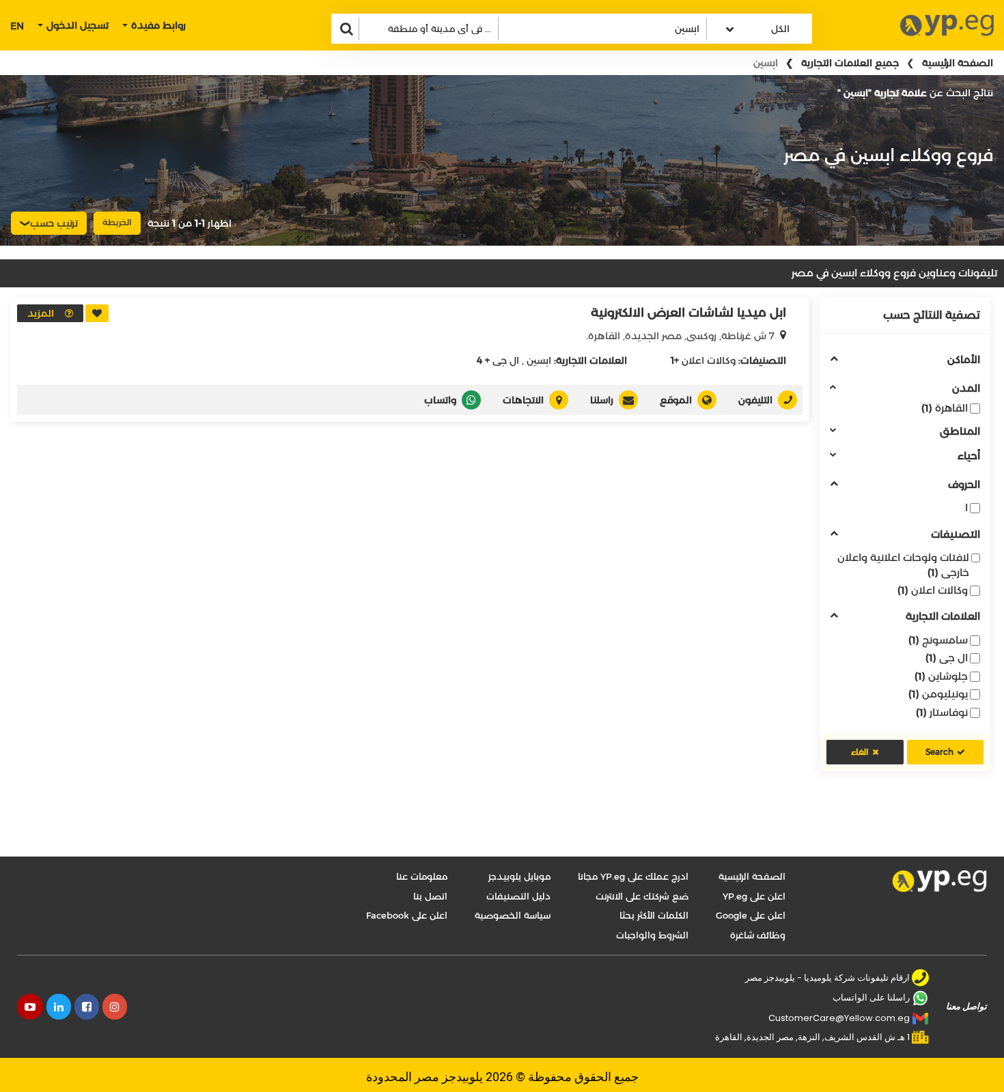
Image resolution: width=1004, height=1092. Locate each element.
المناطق (960, 431)
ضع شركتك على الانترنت (642, 896)
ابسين (539, 360)
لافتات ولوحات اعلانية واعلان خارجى (903, 564)
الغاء (860, 752)
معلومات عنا (421, 876)
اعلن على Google (750, 915)
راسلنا (601, 400)
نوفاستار (942, 712)
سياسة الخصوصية (512, 915)
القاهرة (944, 407)
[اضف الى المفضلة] (97, 313)
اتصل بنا (430, 896)
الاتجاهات (523, 400)
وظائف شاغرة (757, 935)
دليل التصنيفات (518, 896)
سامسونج (938, 639)
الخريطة (117, 222)
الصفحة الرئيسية (957, 63)
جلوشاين (941, 676)
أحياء (969, 456)
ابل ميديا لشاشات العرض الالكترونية (688, 312)
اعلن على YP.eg (754, 896)
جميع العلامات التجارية (850, 63)
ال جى (946, 657)
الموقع (676, 400)
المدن (966, 388)
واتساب (440, 400)
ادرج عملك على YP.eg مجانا (633, 876)
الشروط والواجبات (652, 935)
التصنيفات (955, 535)
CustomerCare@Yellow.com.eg (839, 1017)
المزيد (40, 313)
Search (939, 752)
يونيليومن (938, 693)
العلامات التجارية (943, 616)
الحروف (964, 485)
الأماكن (963, 360)
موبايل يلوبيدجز (519, 876)
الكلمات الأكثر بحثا (653, 915)
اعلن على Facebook (406, 915)
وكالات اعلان (932, 590)
